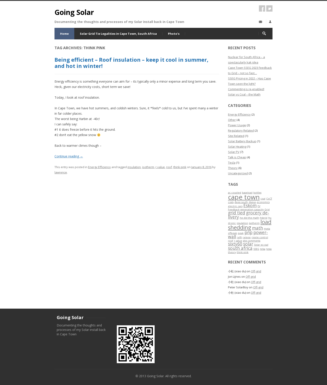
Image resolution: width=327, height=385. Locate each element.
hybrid (263, 217)
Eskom (250, 205)
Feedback (234, 209)
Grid (267, 209)
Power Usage (237, 125)
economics (263, 202)
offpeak (232, 233)
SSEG (256, 249)
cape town (244, 197)
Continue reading (68, 156)
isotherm (148, 167)
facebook (262, 8)
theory (232, 252)
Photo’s (174, 34)
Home (64, 34)
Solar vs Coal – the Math (244, 94)
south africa (240, 248)
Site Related (236, 136)
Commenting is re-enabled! (246, 89)
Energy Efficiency (99, 167)
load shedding (249, 224)
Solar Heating (237, 147)
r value (160, 167)
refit (239, 237)
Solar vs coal (261, 244)
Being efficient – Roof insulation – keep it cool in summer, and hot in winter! (131, 63)
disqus (252, 202)
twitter (269, 8)
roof (169, 167)
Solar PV (233, 152)
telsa (262, 249)
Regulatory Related (241, 130)
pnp (248, 232)
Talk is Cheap (237, 157)
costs (231, 202)
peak (241, 233)
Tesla (231, 163)
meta (267, 228)
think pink (179, 167)
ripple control (260, 237)
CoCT (269, 198)
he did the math (249, 217)
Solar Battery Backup (242, 141)
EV (259, 206)
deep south (241, 202)
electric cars (235, 206)
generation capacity (252, 209)
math (257, 228)
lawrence (60, 172)
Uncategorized (238, 173)
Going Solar (74, 12)
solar (248, 244)
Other (232, 120)
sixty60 (235, 244)
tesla (269, 249)
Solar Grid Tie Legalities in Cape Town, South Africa (118, 34)
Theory (233, 168)
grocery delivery (248, 215)
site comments (251, 240)
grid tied (236, 213)
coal (262, 198)
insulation (134, 167)
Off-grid (256, 271)
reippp (247, 237)
